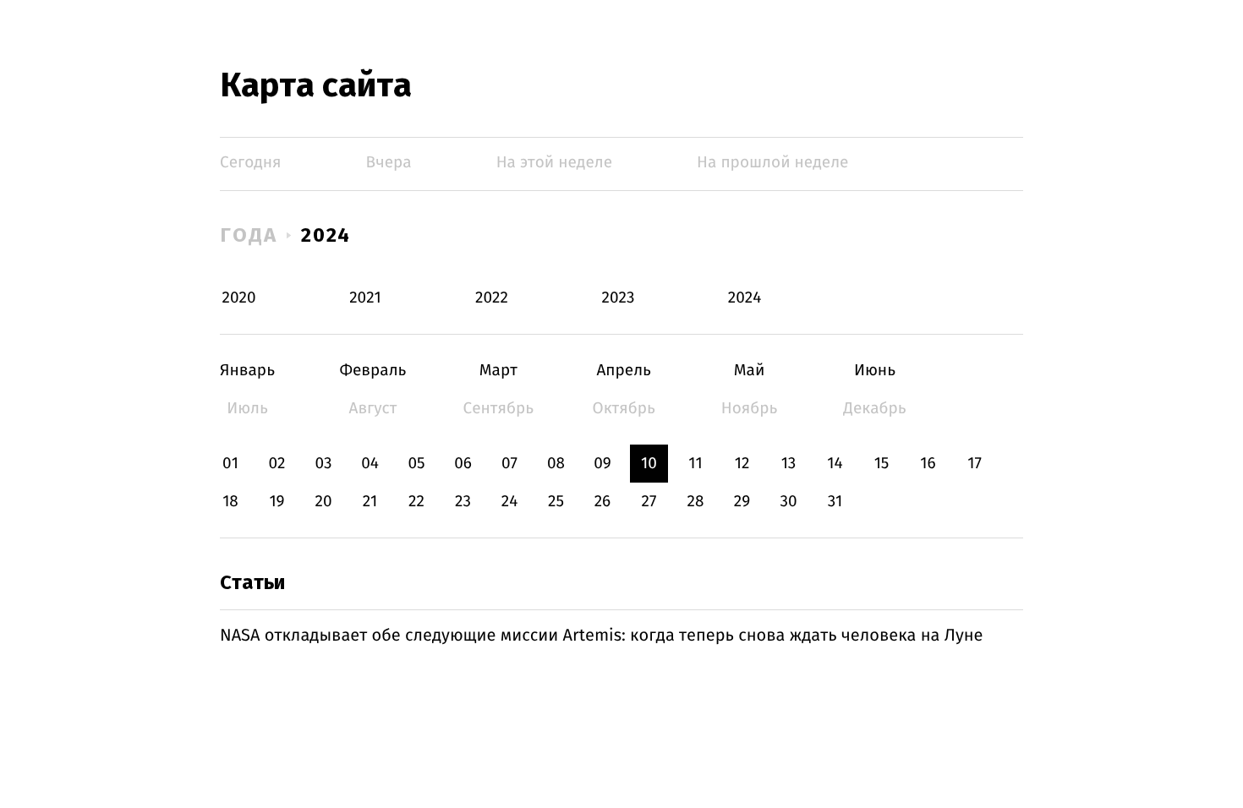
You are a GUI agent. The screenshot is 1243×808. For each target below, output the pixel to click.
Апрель (624, 370)
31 (835, 501)
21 (370, 501)
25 (556, 501)
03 (323, 463)
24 (509, 501)
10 (649, 463)
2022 (491, 298)
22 (416, 501)
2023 (618, 298)
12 (742, 463)
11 (695, 463)
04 (370, 463)
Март (498, 370)
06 (463, 463)
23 (463, 501)
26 (602, 501)
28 (695, 501)
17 (974, 463)
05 (416, 463)
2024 (326, 235)
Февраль (372, 370)
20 (323, 501)
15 (882, 463)
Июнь (875, 370)
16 (927, 463)
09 (602, 463)
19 (276, 501)
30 (788, 501)
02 (276, 463)
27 (649, 501)
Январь (247, 370)
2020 (239, 298)
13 (789, 463)
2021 (365, 298)
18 (230, 501)
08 (556, 463)
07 (509, 463)
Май (749, 370)
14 (834, 463)
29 (742, 501)
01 (230, 463)
